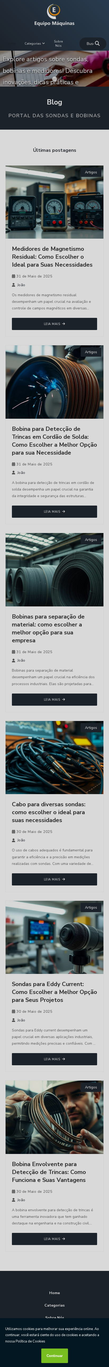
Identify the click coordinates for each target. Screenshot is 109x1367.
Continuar (55, 1356)
